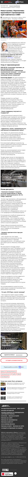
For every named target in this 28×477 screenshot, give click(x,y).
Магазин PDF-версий (7, 410)
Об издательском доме (8, 408)
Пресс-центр (21, 408)
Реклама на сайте (6, 418)
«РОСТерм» (10, 57)
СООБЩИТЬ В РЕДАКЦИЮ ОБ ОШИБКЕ (12, 428)
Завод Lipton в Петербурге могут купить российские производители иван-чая (16, 384)
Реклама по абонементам (9, 420)
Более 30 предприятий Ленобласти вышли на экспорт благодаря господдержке (16, 388)
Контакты (4, 416)
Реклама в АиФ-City (7, 422)
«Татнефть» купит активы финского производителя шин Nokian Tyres (15, 397)
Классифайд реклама (8, 424)
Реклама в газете (13, 416)
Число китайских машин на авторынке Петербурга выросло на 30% (15, 393)
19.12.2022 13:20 (4, 6)
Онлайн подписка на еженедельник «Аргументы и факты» (12, 413)
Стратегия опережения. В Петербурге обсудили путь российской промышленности (12, 177)
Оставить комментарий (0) (14, 360)
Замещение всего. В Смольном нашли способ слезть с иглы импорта (11, 340)
